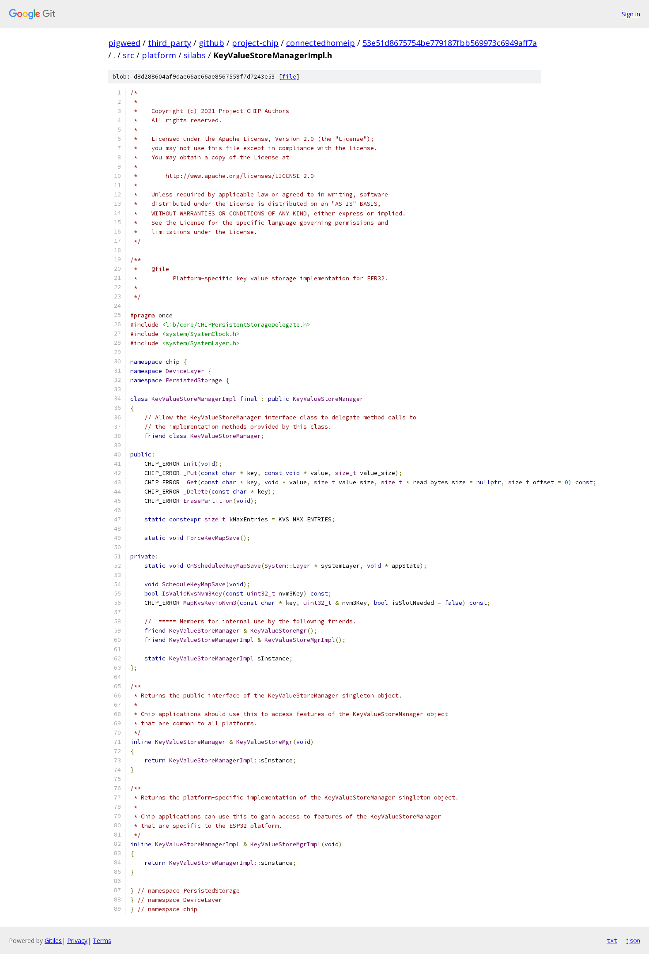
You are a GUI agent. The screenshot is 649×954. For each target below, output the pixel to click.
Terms (102, 940)
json (633, 940)
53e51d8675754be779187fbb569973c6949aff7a (449, 43)
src (128, 55)
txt (612, 940)
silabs (195, 55)
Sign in (631, 14)
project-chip (255, 43)
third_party (169, 43)
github (211, 43)
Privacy (77, 940)
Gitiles (53, 940)
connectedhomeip (320, 43)
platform (159, 55)
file (289, 76)
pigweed (124, 43)
